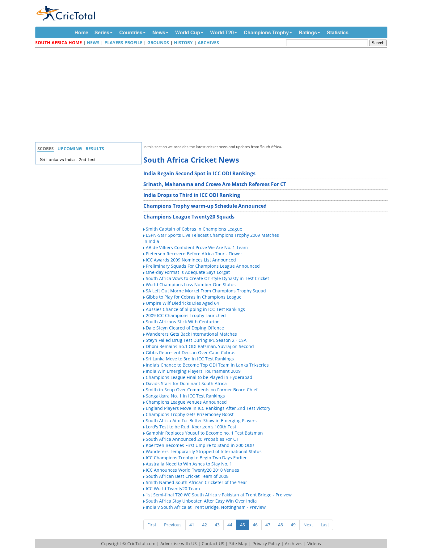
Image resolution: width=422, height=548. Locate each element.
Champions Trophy (266, 32)
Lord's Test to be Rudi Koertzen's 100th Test (191, 427)
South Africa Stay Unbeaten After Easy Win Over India (201, 501)
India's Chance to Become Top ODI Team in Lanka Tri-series (207, 365)
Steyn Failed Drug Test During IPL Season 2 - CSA (196, 340)
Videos (314, 543)
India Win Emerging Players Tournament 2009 (193, 371)
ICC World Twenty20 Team (173, 488)
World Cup (187, 32)
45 (242, 525)
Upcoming (69, 148)
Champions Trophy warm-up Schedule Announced (205, 205)
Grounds (158, 42)
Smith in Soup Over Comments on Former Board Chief (202, 390)
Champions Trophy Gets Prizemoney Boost (190, 414)
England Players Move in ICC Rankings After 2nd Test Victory (208, 408)
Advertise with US (178, 543)
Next (308, 525)
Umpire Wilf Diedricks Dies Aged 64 (182, 303)
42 (204, 525)
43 (217, 525)
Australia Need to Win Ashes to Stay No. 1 (189, 464)
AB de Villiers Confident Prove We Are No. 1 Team (197, 247)
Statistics (337, 32)
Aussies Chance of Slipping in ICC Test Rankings (195, 309)
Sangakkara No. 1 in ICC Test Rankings (185, 396)
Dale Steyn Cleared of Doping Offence (185, 328)
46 (255, 525)
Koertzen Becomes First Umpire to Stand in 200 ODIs (200, 445)
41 (191, 525)
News (158, 32)
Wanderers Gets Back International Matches (191, 334)
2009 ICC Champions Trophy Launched (186, 315)
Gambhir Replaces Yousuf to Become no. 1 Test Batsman (204, 433)
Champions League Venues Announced (186, 402)
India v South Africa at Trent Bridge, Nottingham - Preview (206, 507)
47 (267, 525)
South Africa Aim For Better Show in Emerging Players (201, 420)
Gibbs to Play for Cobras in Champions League (194, 297)
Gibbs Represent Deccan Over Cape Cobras (190, 352)
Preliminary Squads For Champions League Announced (203, 266)
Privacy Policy (266, 543)
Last (325, 525)
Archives (208, 42)
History (183, 42)
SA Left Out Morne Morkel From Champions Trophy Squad (206, 291)
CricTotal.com (141, 543)
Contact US (213, 543)
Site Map (238, 543)
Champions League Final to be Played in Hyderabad (199, 377)
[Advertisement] (212, 96)
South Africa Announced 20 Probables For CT (192, 439)
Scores (45, 148)
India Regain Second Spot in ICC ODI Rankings (199, 173)
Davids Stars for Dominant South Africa (186, 383)
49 (293, 525)
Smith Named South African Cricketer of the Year (196, 482)
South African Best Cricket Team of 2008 (187, 476)
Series (102, 32)
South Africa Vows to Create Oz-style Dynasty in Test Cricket (207, 278)
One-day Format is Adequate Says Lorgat (188, 272)
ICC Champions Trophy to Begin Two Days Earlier (196, 458)
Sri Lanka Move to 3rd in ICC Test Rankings (190, 359)
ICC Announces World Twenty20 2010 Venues (192, 470)
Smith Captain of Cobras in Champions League (194, 229)
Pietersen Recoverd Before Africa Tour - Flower (194, 254)
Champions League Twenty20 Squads (188, 216)
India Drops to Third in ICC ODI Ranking (191, 195)
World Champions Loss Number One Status (191, 284)
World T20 (222, 32)
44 (229, 525)
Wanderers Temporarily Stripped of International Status (204, 451)
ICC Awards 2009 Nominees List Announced (191, 260)
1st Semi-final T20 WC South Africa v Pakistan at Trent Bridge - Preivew (219, 495)
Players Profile (123, 42)
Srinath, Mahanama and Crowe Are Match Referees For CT (214, 184)
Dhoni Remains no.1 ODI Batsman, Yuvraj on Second (200, 346)
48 (280, 525)
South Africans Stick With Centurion (183, 322)
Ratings (308, 32)
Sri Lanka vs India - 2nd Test (67, 159)
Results (95, 148)
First (151, 525)
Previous (173, 525)
